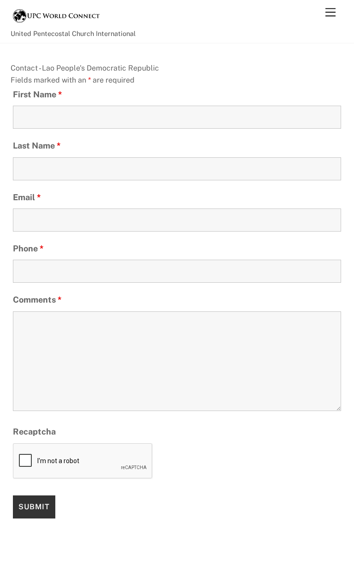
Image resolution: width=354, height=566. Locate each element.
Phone (28, 248)
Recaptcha (34, 431)
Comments (37, 299)
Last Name (37, 145)
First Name (37, 94)
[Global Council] (57, 20)
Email (27, 197)
